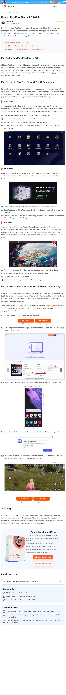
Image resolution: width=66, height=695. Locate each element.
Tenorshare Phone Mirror (48, 296)
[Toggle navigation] (60, 6)
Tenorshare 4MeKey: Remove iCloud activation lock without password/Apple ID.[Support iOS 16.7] (33, 621)
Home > (5, 13)
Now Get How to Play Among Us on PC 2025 (21, 596)
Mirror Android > (14, 13)
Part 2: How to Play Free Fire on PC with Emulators (22, 46)
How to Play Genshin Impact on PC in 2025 (20, 600)
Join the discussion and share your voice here (22, 582)
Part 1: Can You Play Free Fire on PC (17, 43)
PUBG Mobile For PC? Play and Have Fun (19, 593)
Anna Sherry (9, 21)
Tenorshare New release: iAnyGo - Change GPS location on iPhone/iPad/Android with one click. (33, 616)
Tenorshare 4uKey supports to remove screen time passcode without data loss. (33, 611)
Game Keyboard (51, 306)
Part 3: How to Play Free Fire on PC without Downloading (24, 49)
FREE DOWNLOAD (44, 557)
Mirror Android (24, 24)
